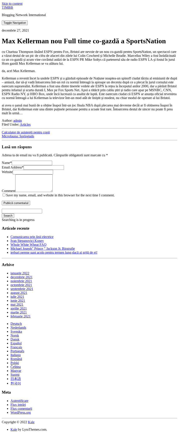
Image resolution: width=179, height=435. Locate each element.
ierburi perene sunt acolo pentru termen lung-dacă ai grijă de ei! (53, 252)
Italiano (15, 355)
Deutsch (16, 323)
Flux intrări (18, 404)
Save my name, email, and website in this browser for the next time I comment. (60, 195)
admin (17, 120)
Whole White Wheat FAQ (28, 244)
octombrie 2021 (21, 285)
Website (7, 172)
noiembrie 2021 (21, 281)
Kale (31, 422)
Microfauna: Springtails (18, 136)
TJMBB (7, 7)
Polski (14, 363)
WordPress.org (20, 412)
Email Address (13, 167)
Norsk (14, 335)
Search (7, 215)
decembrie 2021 (21, 277)
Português (17, 351)
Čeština (15, 367)
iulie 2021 (17, 296)
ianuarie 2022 (19, 273)
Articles (25, 124)
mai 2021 (16, 304)
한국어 (15, 383)
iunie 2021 (17, 300)
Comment (8, 191)
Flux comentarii (21, 408)
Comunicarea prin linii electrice (31, 237)
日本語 (15, 379)
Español (16, 343)
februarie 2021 (20, 316)
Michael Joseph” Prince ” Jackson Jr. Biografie (42, 248)
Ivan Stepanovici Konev (27, 241)
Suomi (14, 374)
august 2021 (18, 293)
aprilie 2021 (18, 308)
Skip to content (12, 3)
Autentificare (19, 401)
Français (16, 347)
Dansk (14, 339)
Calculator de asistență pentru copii (26, 132)
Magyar (15, 371)
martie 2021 (18, 312)
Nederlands (18, 327)
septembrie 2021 (21, 289)
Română (16, 359)
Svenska (16, 331)
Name (7, 163)
